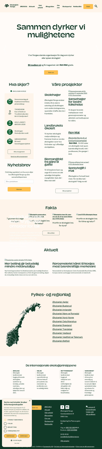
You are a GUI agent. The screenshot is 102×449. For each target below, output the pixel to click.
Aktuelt (32, 6)
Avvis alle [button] (23, 436)
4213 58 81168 (72, 430)
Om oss (58, 6)
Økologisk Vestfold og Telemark (67, 336)
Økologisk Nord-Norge (63, 317)
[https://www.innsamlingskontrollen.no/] (91, 410)
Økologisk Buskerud (62, 305)
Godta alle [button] (10, 436)
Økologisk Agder (60, 301)
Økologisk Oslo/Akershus (64, 321)
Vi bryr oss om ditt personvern (85, 446)
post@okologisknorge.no (69, 436)
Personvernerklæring (10, 415)
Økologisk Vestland (61, 333)
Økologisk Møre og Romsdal (65, 313)
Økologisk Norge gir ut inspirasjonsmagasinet (77, 139)
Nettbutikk (77, 6)
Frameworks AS (48, 446)
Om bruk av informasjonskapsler (64, 446)
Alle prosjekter (67, 191)
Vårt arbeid (40, 6)
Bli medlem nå (34, 65)
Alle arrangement (19, 151)
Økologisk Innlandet (61, 309)
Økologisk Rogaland (62, 325)
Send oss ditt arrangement (19, 156)
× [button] (29, 400)
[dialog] (17, 423)
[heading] (11, 7)
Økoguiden (50, 6)
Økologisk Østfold (61, 340)
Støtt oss (88, 7)
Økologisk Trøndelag (62, 329)
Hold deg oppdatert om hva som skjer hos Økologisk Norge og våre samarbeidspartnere (19, 174)
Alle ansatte (64, 440)
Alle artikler (51, 233)
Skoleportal (66, 6)
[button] (17, 440)
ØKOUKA (23, 6)
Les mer (20, 249)
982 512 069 (70, 427)
